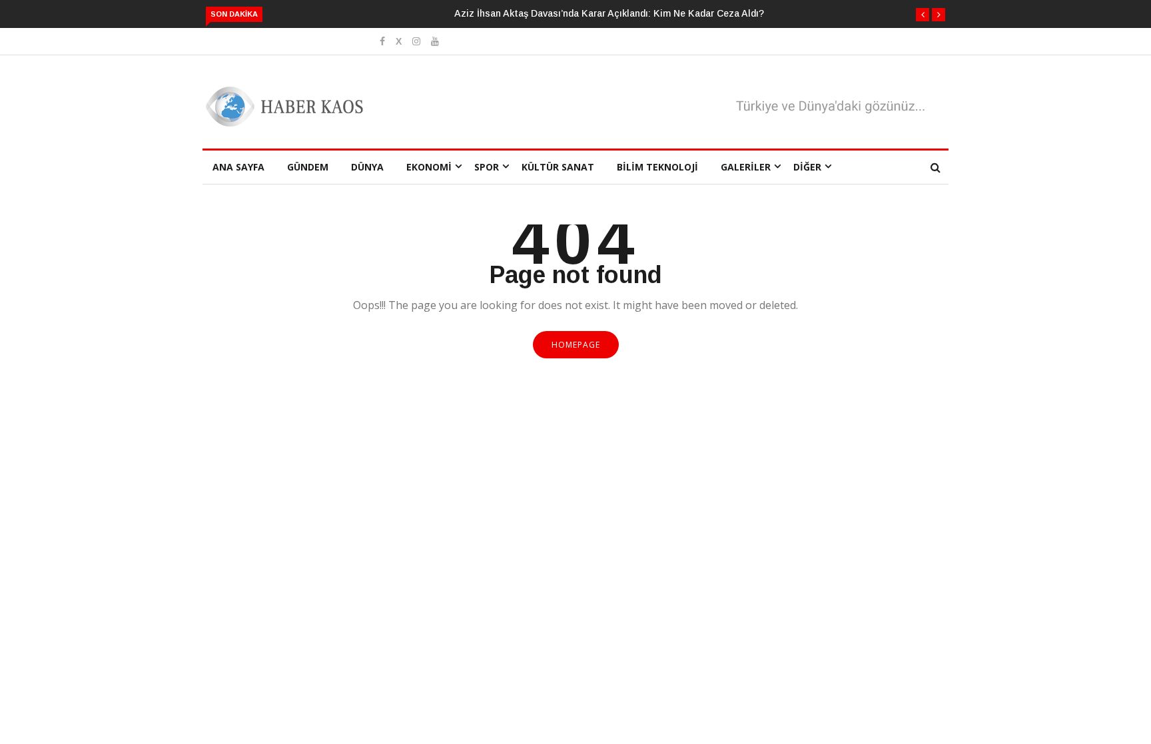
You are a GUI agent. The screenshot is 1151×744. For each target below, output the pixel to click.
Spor (486, 167)
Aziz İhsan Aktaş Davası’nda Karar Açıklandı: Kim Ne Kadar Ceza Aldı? (609, 13)
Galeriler (746, 167)
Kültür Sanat (558, 167)
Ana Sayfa (238, 167)
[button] (922, 14)
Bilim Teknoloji (657, 167)
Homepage (576, 344)
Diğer (807, 167)
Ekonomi (429, 167)
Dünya (367, 167)
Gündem (307, 167)
